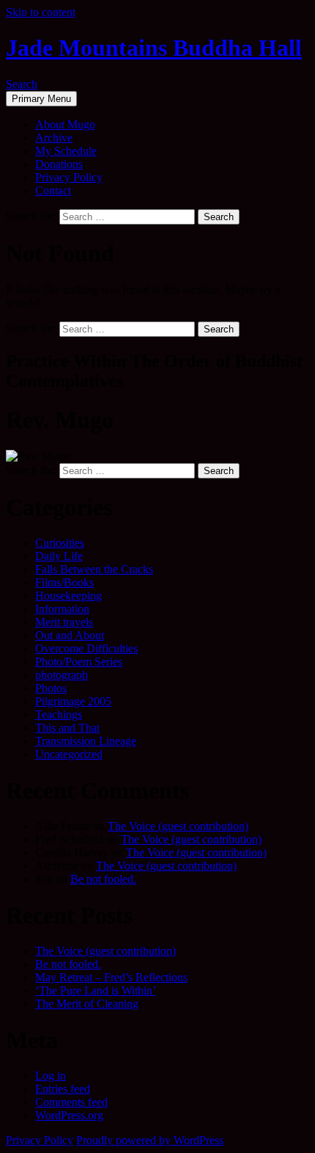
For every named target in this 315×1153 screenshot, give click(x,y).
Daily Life (59, 556)
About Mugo (65, 124)
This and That (67, 727)
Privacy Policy (69, 177)
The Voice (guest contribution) (178, 826)
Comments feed (71, 1102)
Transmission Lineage (85, 741)
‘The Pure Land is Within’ (95, 990)
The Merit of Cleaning (86, 1003)
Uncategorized (69, 754)
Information (62, 609)
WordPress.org (69, 1115)
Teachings (58, 714)
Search (21, 84)
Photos (51, 688)
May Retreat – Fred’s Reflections (111, 977)
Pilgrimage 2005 (73, 701)
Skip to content (40, 12)
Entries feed (62, 1089)
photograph (61, 675)
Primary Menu (41, 98)
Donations (59, 164)
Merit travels (64, 622)
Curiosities (59, 543)
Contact (53, 190)
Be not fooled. (103, 879)
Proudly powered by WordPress (149, 1140)
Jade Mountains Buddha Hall (154, 47)
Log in (50, 1075)
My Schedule (66, 151)
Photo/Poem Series (78, 661)
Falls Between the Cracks (94, 569)
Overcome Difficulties (86, 648)
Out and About (69, 635)
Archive (54, 137)
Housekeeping (68, 595)
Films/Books (64, 582)
